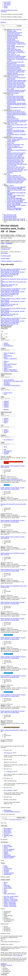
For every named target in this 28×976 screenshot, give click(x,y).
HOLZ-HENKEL (9, 345)
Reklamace (6, 870)
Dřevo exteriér (7, 93)
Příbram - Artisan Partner (10, 369)
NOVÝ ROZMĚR (9, 380)
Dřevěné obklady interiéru (10, 217)
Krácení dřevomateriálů (9, 856)
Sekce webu (4, 825)
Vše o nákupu (7, 4)
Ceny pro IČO (7, 2)
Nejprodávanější (8, 451)
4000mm (6, 409)
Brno (5, 354)
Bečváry (6, 361)
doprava (8, 752)
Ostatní (3, 863)
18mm (6, 432)
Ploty (5, 174)
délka (2, 396)
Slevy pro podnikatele (9, 849)
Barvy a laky (7, 123)
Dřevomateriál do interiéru (10, 216)
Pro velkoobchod (8, 868)
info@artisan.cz (4, 253)
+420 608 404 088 (9, 10)
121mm (6, 418)
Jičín (5, 362)
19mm (6, 429)
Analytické (5, 968)
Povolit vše (9, 965)
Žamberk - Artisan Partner (10, 358)
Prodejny (6, 185)
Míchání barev (7, 855)
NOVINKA (7, 384)
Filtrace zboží (4, 328)
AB (5, 446)
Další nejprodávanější (6, 326)
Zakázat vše (3, 963)
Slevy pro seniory (8, 850)
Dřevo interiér (7, 76)
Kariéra (5, 6)
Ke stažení (6, 871)
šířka (2, 413)
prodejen (9, 771)
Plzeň (5, 357)
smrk (5, 394)
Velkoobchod (7, 3)
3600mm (6, 406)
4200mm (6, 401)
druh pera (3, 435)
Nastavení (3, 965)
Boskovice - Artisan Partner (11, 371)
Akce (5, 184)
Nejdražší (6, 453)
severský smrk (8, 392)
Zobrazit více (4, 246)
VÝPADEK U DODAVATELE (12, 385)
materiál (3, 388)
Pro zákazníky (4, 842)
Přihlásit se (3, 22)
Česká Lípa (7, 365)
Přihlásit (21, 817)
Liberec (6, 368)
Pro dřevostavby (8, 110)
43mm (6, 422)
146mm (6, 419)
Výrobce (3, 338)
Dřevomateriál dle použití (10, 214)
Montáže (6, 852)
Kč (6, 334)
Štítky (2, 375)
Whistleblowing (8, 874)
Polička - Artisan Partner (10, 902)
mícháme (9, 790)
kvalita (2, 442)
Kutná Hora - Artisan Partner (11, 900)
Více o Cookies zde (17, 955)
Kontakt (6, 7)
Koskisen (6, 344)
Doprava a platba (8, 846)
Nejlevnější (6, 452)
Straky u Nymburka (9, 353)
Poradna (6, 847)
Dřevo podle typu (8, 29)
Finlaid (6, 343)
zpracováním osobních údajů (15, 819)
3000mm (6, 404)
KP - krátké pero (8, 439)
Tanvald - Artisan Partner (10, 904)
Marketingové (5, 970)
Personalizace (5, 973)
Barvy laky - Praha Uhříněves (11, 896)
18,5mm (6, 431)
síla (2, 425)
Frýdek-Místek (8, 355)
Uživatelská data (6, 971)
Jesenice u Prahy (8, 367)
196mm (6, 421)
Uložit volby (4, 974)
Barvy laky (6, 834)
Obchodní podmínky (9, 873)
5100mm (6, 402)
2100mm (6, 405)
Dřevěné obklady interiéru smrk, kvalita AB (14, 219)
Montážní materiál (8, 137)
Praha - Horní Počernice (10, 364)
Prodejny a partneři (5, 879)
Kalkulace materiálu (9, 857)
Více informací (4, 950)
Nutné (4, 966)
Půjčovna (6, 853)
